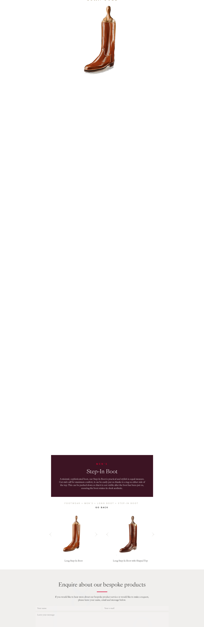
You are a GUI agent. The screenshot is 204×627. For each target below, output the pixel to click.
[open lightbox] (73, 534)
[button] (50, 534)
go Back (102, 507)
